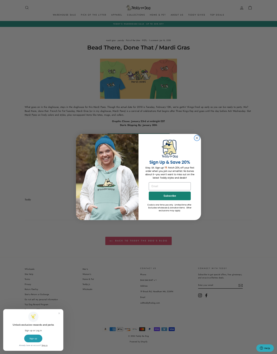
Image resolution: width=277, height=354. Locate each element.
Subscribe (170, 195)
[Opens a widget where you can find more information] (265, 348)
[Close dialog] (197, 138)
